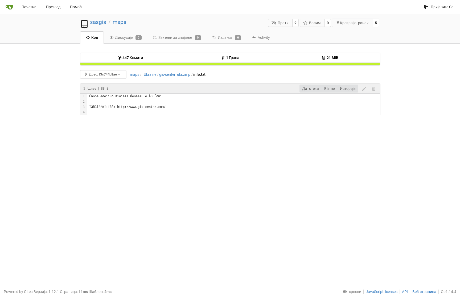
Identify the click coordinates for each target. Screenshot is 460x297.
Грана (232, 58)
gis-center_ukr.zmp (174, 74)
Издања (228, 37)
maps (119, 22)
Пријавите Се (442, 7)
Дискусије (127, 37)
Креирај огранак (354, 23)
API (405, 292)
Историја (348, 88)
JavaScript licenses (381, 292)
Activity (264, 37)
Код (94, 37)
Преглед (53, 7)
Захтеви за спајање (178, 37)
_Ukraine (149, 74)
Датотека (310, 88)
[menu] (351, 291)
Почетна (29, 7)
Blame (329, 88)
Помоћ (76, 7)
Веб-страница (424, 292)
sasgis (98, 22)
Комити (132, 58)
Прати (283, 23)
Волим (315, 23)
